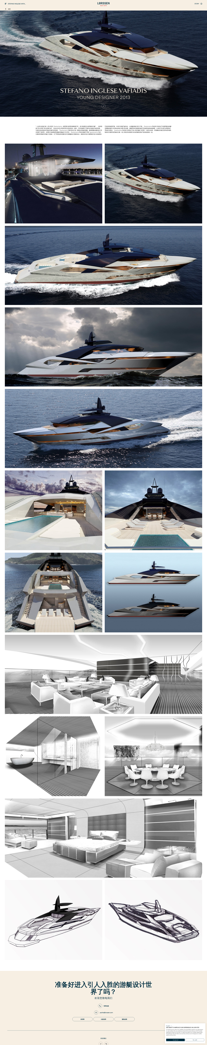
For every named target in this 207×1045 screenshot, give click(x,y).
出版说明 (103, 1019)
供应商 (82, 1019)
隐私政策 (124, 1019)
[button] (169, 1026)
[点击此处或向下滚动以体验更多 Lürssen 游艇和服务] (103, 106)
